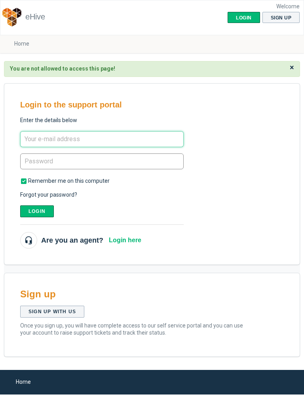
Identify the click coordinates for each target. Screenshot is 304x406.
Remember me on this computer (69, 181)
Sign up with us (52, 311)
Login (37, 211)
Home (21, 43)
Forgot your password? (48, 195)
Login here (125, 240)
